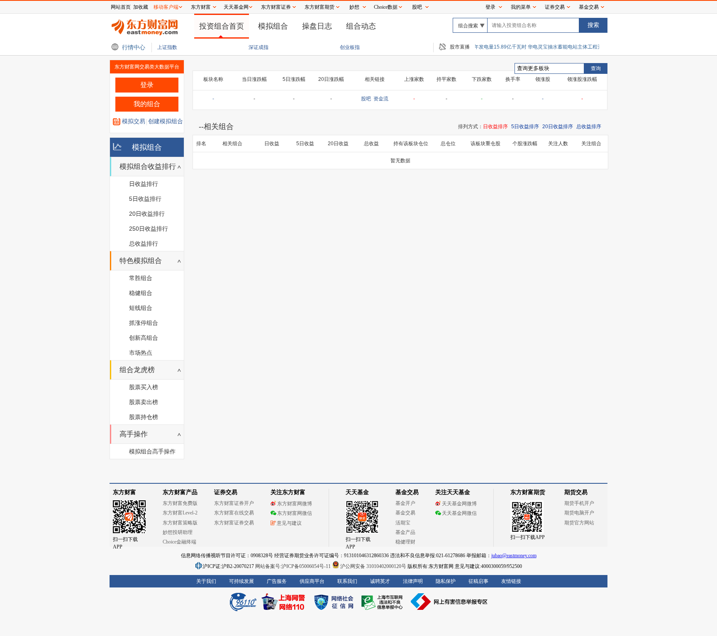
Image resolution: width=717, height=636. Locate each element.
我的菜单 (521, 7)
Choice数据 (386, 7)
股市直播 (460, 47)
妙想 (354, 7)
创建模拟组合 (165, 121)
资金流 (380, 99)
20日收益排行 (147, 213)
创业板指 (350, 47)
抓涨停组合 (143, 322)
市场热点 (140, 352)
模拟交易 (133, 121)
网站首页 (121, 7)
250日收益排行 (148, 228)
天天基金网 (236, 7)
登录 (490, 7)
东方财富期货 (319, 7)
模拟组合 (273, 26)
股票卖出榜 (143, 402)
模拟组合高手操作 (152, 451)
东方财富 (201, 7)
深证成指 (259, 47)
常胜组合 (140, 278)
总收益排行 (143, 243)
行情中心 (133, 47)
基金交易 (589, 7)
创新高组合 (143, 337)
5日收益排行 (145, 198)
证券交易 (555, 7)
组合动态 (361, 26)
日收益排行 (143, 183)
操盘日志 (317, 26)
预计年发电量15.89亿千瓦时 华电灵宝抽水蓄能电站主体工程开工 (530, 47)
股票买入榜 (143, 387)
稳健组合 (140, 293)
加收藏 (140, 7)
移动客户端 (166, 7)
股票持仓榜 (143, 417)
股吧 (417, 7)
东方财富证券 (276, 7)
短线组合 (140, 308)
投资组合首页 (221, 26)
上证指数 (167, 47)
